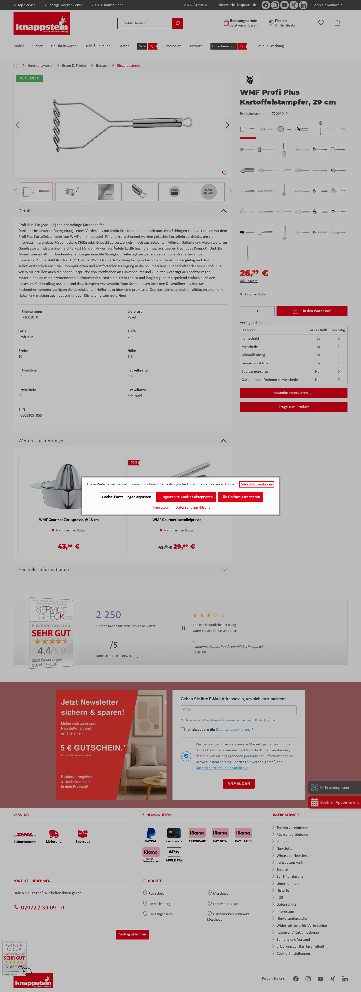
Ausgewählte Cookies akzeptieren (186, 497)
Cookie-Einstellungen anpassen (126, 497)
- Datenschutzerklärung (191, 508)
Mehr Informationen (256, 484)
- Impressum (161, 508)
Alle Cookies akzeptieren (240, 497)
